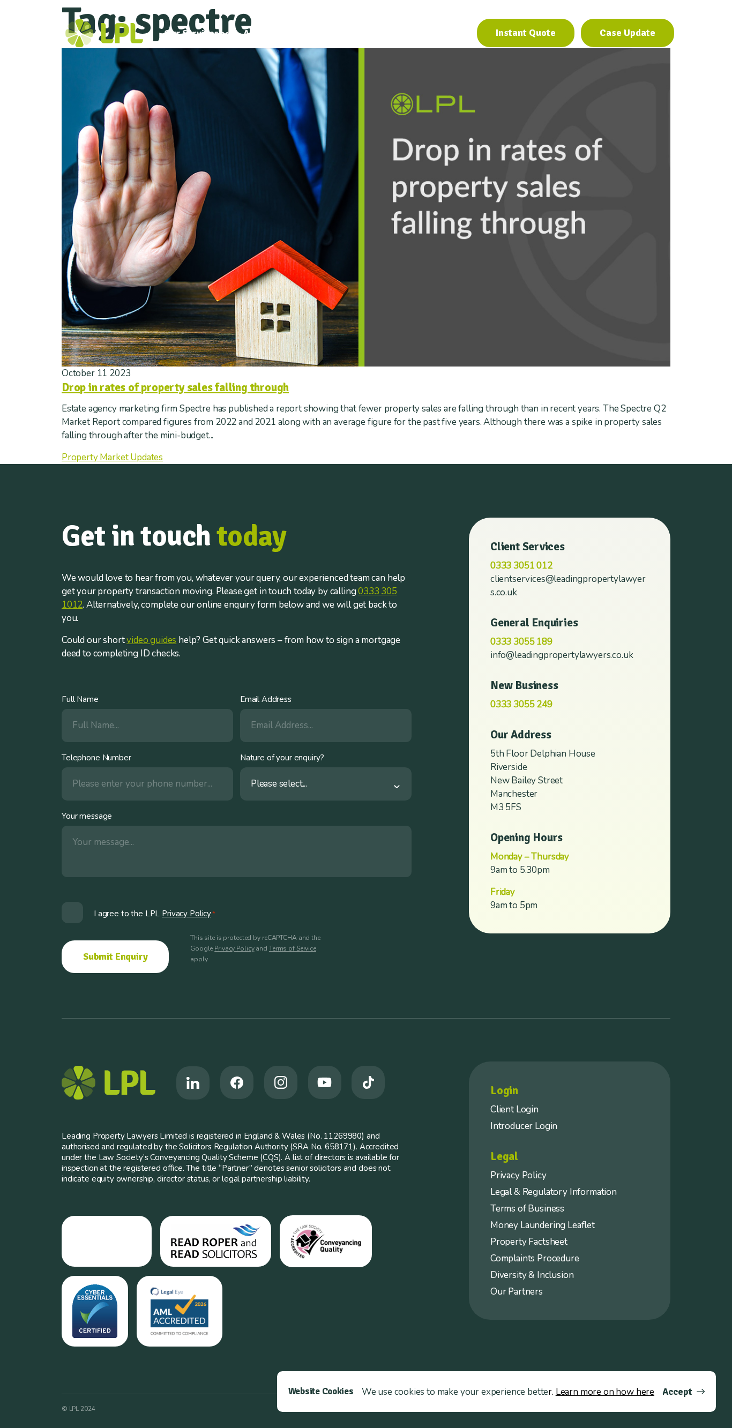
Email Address (266, 699)
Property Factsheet (528, 1242)
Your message (87, 816)
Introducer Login (523, 1126)
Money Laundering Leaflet (542, 1225)
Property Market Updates (112, 457)
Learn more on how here (605, 1392)
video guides (151, 640)
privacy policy (186, 913)
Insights (397, 33)
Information (331, 33)
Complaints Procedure (534, 1258)
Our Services (191, 33)
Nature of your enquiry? (282, 757)
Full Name (80, 699)
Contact (447, 33)
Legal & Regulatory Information (553, 1192)
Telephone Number (96, 757)
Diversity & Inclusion (531, 1275)
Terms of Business (527, 1208)
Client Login (514, 1109)
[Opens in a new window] (193, 1083)
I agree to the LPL (154, 913)
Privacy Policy (234, 948)
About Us (262, 33)
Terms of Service (292, 948)
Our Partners (516, 1291)
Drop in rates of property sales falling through (175, 387)
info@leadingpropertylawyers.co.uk (561, 655)
